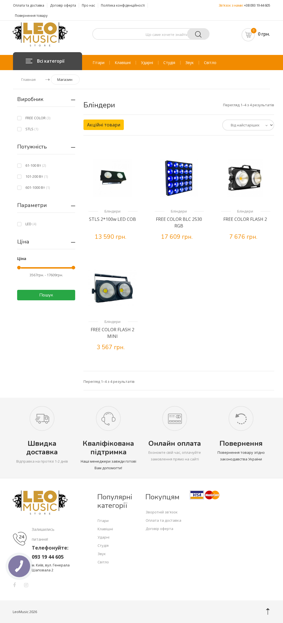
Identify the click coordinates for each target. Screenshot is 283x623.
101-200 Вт (36, 176)
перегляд (118, 244)
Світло (210, 63)
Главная (28, 79)
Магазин (64, 79)
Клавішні (123, 63)
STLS (31, 128)
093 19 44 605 (48, 556)
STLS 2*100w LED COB (112, 219)
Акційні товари (103, 125)
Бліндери (112, 211)
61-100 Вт (35, 165)
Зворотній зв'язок (162, 512)
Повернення (241, 443)
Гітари (98, 63)
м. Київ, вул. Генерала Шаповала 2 (51, 567)
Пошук (46, 295)
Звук (189, 63)
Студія (169, 63)
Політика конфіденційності (123, 5)
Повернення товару (31, 15)
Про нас (88, 5)
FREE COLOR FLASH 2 (245, 219)
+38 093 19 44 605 (257, 5)
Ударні (147, 63)
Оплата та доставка (28, 5)
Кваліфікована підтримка (108, 448)
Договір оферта (63, 5)
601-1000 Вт (37, 187)
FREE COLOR (37, 117)
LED (30, 223)
